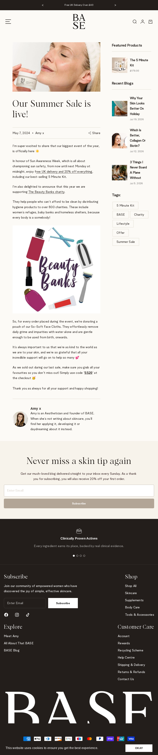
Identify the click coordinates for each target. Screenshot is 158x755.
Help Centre (126, 657)
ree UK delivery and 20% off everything (64, 171)
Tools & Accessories (139, 614)
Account (123, 636)
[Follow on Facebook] (6, 614)
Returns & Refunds (131, 672)
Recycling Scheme (130, 650)
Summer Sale (126, 242)
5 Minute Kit (125, 205)
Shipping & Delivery (131, 665)
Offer (121, 233)
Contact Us (126, 679)
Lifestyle (123, 223)
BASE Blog (11, 650)
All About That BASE (19, 643)
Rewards (124, 643)
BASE (121, 214)
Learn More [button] (108, 748)
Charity (139, 214)
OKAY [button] (139, 748)
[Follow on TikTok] (27, 614)
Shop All (131, 586)
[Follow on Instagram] (17, 614)
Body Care (132, 607)
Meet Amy (11, 636)
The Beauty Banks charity (46, 192)
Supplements (134, 600)
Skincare (131, 593)
